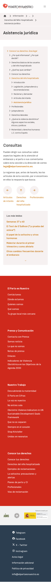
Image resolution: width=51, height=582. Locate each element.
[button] (44, 6)
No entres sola (15, 405)
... (29, 16)
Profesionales (14, 487)
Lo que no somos (16, 346)
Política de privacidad (23, 568)
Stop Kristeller (15, 431)
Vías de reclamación (18, 491)
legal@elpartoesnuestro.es (18, 166)
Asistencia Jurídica (12, 23)
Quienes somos (15, 304)
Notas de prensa (16, 351)
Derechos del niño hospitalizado (24, 464)
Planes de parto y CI (18, 482)
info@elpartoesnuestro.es (25, 574)
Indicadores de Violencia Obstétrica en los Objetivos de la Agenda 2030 (24, 364)
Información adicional (23, 562)
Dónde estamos (16, 299)
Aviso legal (17, 557)
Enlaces (12, 356)
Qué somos (13, 309)
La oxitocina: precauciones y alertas (22, 475)
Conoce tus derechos (18, 459)
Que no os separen (17, 422)
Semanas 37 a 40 (15, 221)
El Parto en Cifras (16, 395)
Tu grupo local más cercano (21, 313)
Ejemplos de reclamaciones (21, 469)
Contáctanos (14, 294)
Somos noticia (15, 341)
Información (18, 16)
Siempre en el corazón (19, 427)
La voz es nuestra (17, 400)
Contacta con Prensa (18, 336)
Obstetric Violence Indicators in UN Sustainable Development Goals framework (25, 414)
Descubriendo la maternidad (22, 391)
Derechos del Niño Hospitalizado (18, 20)
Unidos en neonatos (18, 436)
